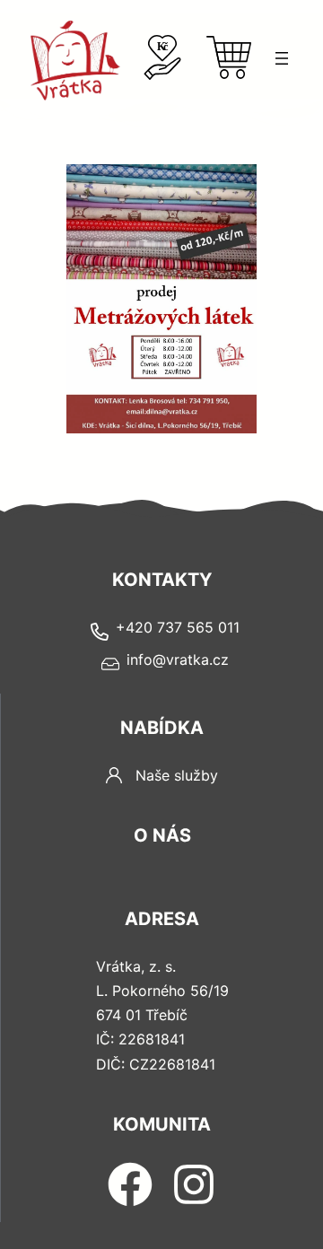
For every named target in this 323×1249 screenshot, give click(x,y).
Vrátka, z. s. (136, 966)
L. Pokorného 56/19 (162, 991)
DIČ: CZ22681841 (155, 1064)
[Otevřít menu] (281, 58)
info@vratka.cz (178, 659)
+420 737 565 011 (178, 627)
